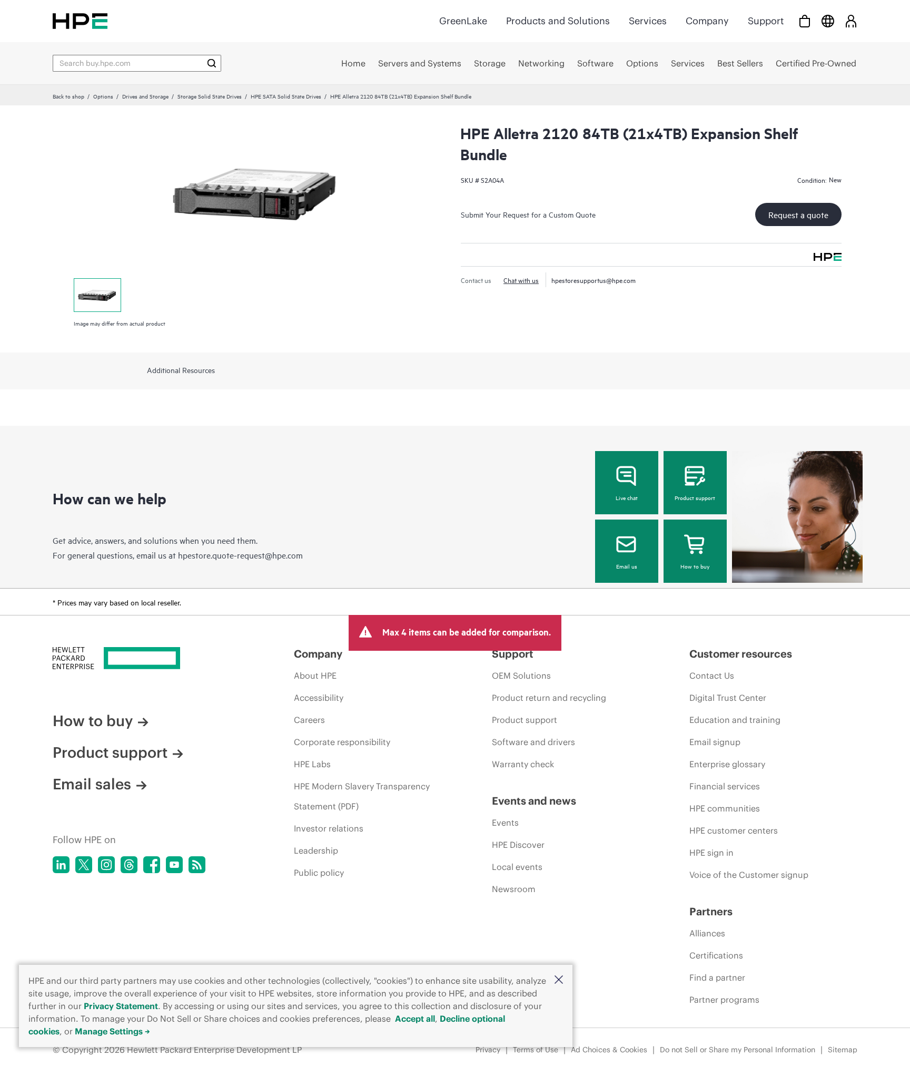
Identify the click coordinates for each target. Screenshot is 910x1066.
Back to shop (68, 96)
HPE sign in (711, 852)
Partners (711, 911)
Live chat (627, 497)
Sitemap (842, 1049)
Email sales (92, 784)
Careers (309, 720)
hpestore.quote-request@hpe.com (240, 555)
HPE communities (724, 808)
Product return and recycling (549, 697)
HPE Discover (518, 844)
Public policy (319, 872)
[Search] (211, 63)
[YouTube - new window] (174, 864)
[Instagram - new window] (106, 864)
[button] (559, 980)
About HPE (315, 675)
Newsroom (514, 889)
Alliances (707, 933)
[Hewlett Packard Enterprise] (80, 21)
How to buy (694, 566)
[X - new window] (83, 864)
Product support (695, 497)
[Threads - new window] (129, 864)
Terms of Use (535, 1049)
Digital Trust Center (727, 697)
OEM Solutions (521, 675)
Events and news (534, 800)
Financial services (724, 786)
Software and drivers (533, 742)
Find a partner (717, 977)
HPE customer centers (733, 830)
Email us (626, 566)
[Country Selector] (828, 21)
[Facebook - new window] (151, 864)
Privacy (488, 1049)
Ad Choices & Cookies (609, 1049)
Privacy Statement (121, 1006)
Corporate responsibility (342, 742)
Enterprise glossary (727, 764)
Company (707, 21)
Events (505, 822)
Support (766, 21)
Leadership (316, 850)
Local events (517, 867)
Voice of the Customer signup (748, 874)
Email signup (714, 742)
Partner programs (724, 999)
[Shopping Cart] (804, 21)
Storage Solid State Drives (209, 96)
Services (648, 21)
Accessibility (318, 697)
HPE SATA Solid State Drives (286, 96)
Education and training (734, 720)
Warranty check (523, 764)
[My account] (851, 21)
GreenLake (463, 21)
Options (103, 96)
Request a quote (798, 214)
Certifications (716, 955)
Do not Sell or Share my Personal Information (737, 1049)
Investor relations (328, 828)
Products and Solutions (558, 21)
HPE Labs (312, 764)
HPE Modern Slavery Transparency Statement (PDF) (362, 796)
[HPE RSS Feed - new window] (197, 864)
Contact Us (711, 675)
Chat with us (521, 280)
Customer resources (740, 653)
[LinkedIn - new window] (61, 864)
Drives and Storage (145, 96)
